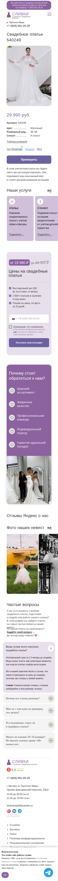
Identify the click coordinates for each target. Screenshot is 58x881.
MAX (39, 149)
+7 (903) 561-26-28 (18, 25)
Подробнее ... (44, 234)
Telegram (30, 149)
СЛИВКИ (20, 14)
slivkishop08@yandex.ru (20, 805)
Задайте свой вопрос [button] (19, 632)
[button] (29, 160)
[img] (8, 14)
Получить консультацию (29, 342)
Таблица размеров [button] (17, 141)
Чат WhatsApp (14, 149)
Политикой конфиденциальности (30, 329)
